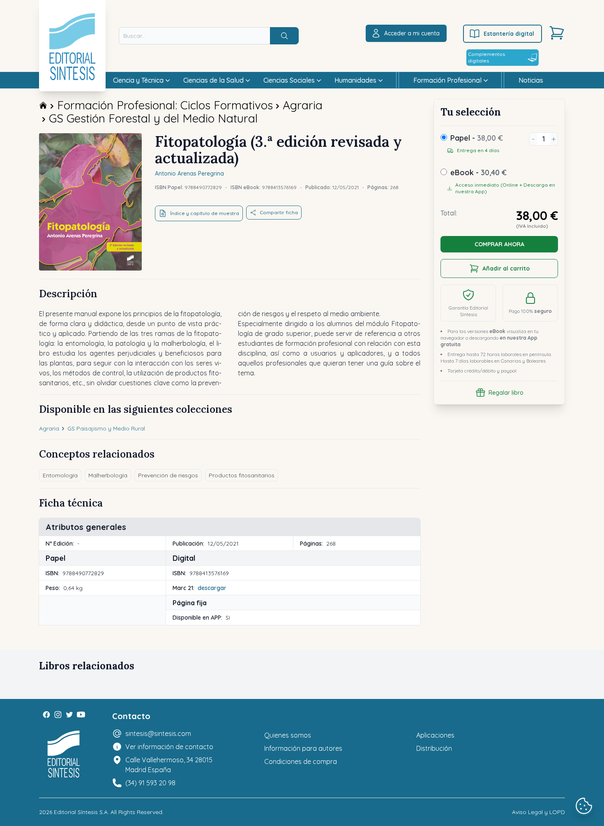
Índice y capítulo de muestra (204, 213)
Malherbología (107, 475)
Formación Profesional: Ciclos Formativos (165, 105)
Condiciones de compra (300, 761)
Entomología (60, 475)
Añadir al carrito (506, 268)
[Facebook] (46, 714)
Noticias (531, 80)
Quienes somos (287, 735)
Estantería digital (509, 33)
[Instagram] (58, 714)
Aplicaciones (435, 735)
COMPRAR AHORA (499, 244)
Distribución (434, 748)
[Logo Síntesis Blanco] (63, 754)
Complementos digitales (486, 57)
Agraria (303, 105)
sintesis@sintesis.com (158, 733)
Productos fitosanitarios (241, 475)
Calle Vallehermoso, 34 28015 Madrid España (168, 765)
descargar (212, 588)
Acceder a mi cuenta (412, 33)
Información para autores (303, 748)
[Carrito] (557, 33)
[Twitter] (69, 714)
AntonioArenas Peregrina (189, 173)
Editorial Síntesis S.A (81, 812)
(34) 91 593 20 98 (150, 783)
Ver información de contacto (169, 747)
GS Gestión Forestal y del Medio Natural (153, 118)
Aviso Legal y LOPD (538, 812)
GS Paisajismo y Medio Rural (106, 428)
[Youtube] (81, 714)
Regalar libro (506, 392)
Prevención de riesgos (168, 475)
